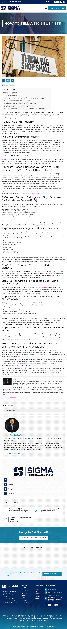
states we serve (20, 363)
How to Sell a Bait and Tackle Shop (28, 193)
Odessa (27, 618)
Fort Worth (11, 615)
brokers (52, 275)
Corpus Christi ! (43, 620)
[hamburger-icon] (45, 8)
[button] (3, 80)
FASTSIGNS (5, 159)
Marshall (37, 617)
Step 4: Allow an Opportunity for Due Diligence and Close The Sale (21, 105)
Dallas (5, 615)
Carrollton (14, 617)
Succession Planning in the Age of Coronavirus (50, 510)
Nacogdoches (45, 617)
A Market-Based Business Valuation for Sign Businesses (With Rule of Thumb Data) (26, 97)
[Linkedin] (3, 400)
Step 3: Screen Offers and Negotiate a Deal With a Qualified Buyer (21, 103)
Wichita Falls (57, 618)
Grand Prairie (48, 615)
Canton (58, 617)
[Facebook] (55, 2)
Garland (33, 615)
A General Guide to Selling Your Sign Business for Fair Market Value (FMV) (24, 98)
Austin (20, 620)
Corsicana (21, 618)
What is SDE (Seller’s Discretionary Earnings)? (18, 510)
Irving (60, 615)
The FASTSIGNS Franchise (11, 95)
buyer (6, 303)
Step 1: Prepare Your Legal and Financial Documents (18, 100)
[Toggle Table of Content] (47, 90)
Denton (55, 615)
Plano (17, 615)
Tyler (19, 617)
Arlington (27, 615)
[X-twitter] (58, 2)
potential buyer (42, 287)
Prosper (31, 617)
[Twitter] (10, 453)
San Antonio (33, 620)
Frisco (22, 615)
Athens (53, 617)
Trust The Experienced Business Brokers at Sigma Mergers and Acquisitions (24, 108)
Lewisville (7, 617)
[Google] (64, 2)
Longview (25, 617)
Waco (15, 618)
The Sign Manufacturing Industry (13, 93)
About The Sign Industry (10, 92)
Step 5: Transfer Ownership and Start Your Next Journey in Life (20, 106)
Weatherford (8, 618)
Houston (25, 620)
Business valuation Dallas (44, 618)
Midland (33, 618)
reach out (13, 397)
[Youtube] (61, 2)
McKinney (40, 615)
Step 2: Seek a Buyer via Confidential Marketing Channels (19, 102)
